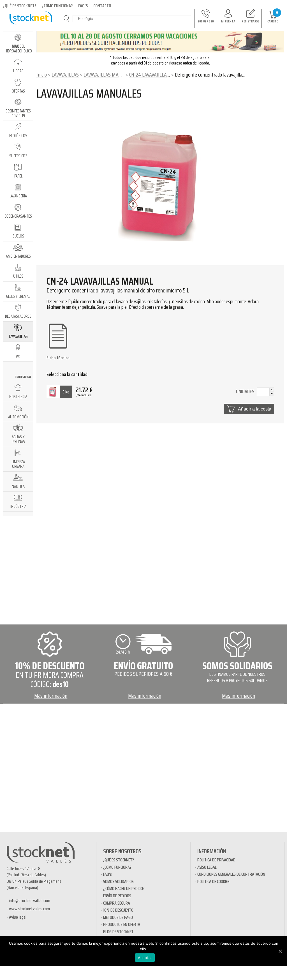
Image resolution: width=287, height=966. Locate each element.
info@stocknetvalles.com (29, 900)
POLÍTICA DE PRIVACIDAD (216, 859)
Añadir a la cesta (254, 408)
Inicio (41, 74)
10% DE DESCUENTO (118, 910)
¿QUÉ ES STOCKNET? (19, 5)
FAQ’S (83, 5)
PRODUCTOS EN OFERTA (121, 924)
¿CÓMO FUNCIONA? (57, 5)
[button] (271, 390)
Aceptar (145, 957)
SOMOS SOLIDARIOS (118, 881)
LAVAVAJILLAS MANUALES (109, 74)
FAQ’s (107, 874)
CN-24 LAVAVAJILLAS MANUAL (158, 74)
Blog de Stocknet (118, 931)
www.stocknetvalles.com (29, 908)
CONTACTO (102, 5)
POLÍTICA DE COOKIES (213, 881)
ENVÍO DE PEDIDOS (117, 895)
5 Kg (66, 392)
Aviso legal (17, 917)
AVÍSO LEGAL (207, 867)
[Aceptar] (280, 951)
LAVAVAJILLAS (65, 74)
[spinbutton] (265, 392)
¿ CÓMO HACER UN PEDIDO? (124, 888)
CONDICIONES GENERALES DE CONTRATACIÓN (231, 874)
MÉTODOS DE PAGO (118, 917)
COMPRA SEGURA (116, 903)
